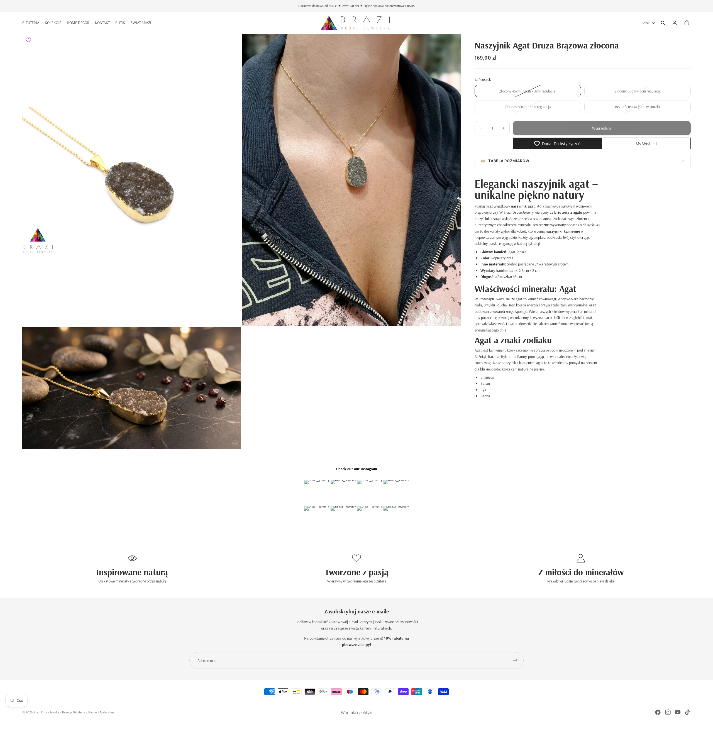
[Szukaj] (663, 23)
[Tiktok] (687, 712)
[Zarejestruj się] (515, 660)
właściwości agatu (503, 323)
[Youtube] (677, 712)
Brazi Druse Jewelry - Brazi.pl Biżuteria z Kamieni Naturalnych (74, 712)
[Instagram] (668, 712)
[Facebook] (658, 712)
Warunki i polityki (356, 712)
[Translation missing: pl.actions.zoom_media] (131, 180)
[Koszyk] (687, 23)
